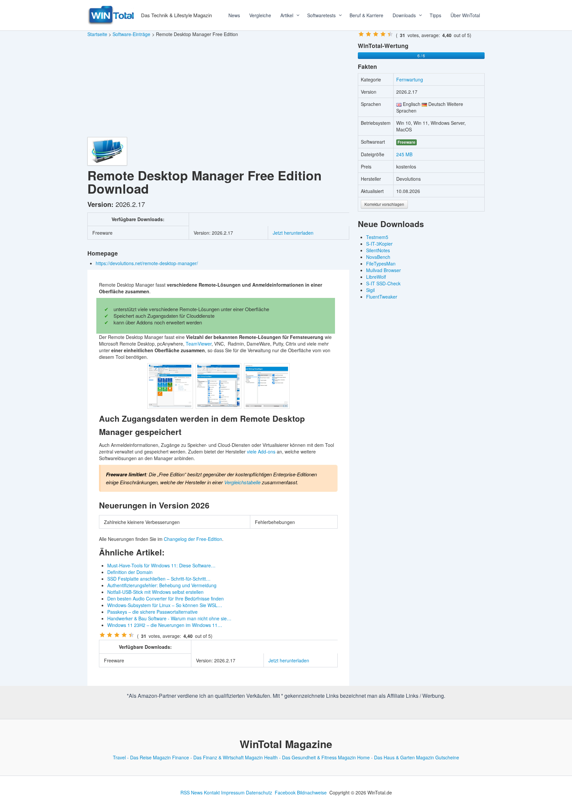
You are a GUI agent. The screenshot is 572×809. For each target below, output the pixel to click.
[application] (295, 15)
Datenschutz (259, 792)
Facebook (285, 792)
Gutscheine (447, 757)
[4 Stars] (124, 635)
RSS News (191, 792)
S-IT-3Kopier (379, 243)
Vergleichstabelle (242, 482)
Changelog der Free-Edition (193, 539)
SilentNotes (378, 250)
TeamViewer (199, 343)
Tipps (435, 15)
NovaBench (378, 257)
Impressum (233, 792)
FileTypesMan (381, 263)
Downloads (404, 15)
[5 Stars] (131, 635)
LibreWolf (376, 276)
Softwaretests (321, 15)
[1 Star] (102, 635)
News (234, 15)
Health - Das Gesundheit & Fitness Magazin (310, 757)
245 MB (404, 154)
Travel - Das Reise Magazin (142, 757)
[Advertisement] (218, 87)
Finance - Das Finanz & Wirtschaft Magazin (217, 757)
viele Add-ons (261, 451)
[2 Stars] (109, 635)
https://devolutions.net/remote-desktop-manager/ (147, 263)
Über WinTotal (465, 15)
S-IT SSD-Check (383, 283)
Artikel (286, 15)
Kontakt (212, 792)
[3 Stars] (117, 635)
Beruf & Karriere (366, 15)
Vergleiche (260, 15)
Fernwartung (409, 79)
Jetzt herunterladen (293, 232)
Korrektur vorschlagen (384, 204)
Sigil (370, 290)
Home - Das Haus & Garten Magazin (395, 757)
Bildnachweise (312, 792)
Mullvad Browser (383, 270)
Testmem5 (377, 237)
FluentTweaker (381, 296)
